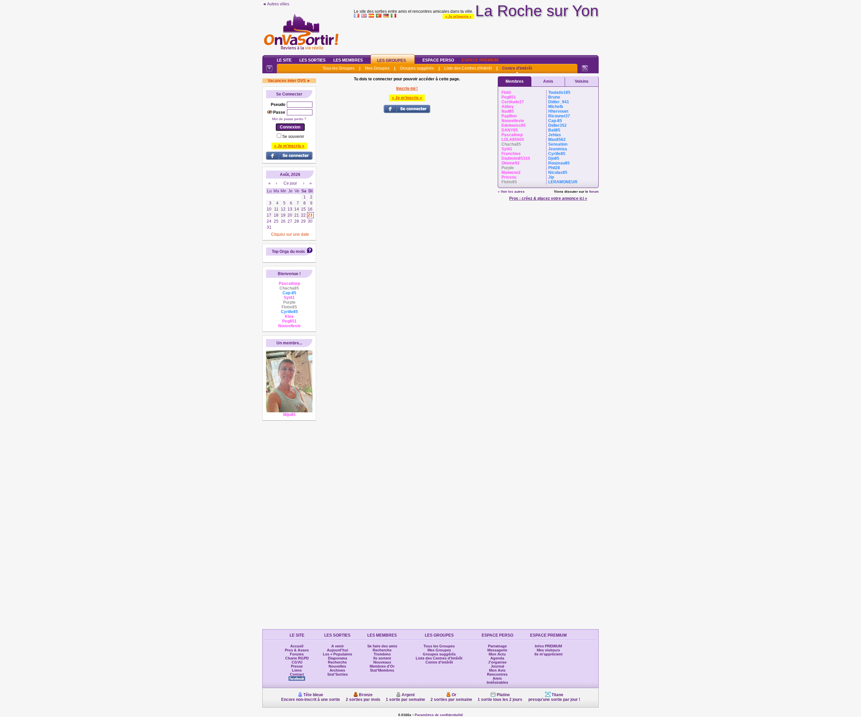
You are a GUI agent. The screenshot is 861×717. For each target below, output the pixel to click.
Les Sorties (312, 60)
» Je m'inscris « (458, 16)
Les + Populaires (337, 654)
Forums (297, 654)
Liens (297, 670)
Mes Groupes (377, 68)
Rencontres (497, 674)
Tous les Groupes (338, 68)
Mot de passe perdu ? (289, 119)
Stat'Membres (382, 670)
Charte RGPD (297, 658)
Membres (515, 81)
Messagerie (497, 650)
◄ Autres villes (275, 4)
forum (594, 191)
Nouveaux (382, 662)
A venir (337, 646)
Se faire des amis (382, 646)
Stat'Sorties (337, 674)
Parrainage (497, 646)
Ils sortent (382, 658)
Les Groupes (391, 60)
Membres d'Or (382, 666)
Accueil (296, 646)
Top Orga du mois (288, 251)
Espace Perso (438, 60)
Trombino (382, 654)
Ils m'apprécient (548, 654)
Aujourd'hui (337, 650)
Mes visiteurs (548, 650)
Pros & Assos (297, 650)
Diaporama (337, 658)
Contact (297, 674)
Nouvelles (337, 666)
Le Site (284, 60)
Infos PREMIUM (548, 646)
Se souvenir (293, 136)
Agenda (497, 658)
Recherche (337, 662)
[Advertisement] (476, 35)
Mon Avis (497, 670)
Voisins (582, 81)
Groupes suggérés (417, 68)
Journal (497, 666)
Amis (548, 81)
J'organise (497, 662)
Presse (297, 666)
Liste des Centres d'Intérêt (468, 68)
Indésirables (497, 682)
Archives (337, 670)
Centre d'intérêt (517, 68)
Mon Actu (497, 654)
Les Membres (348, 60)
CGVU (297, 662)
